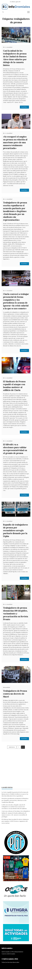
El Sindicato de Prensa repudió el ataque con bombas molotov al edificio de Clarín (14, 386)
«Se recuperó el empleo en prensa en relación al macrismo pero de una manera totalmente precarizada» (15, 142)
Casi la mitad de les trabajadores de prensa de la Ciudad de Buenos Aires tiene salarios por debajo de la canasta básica (15, 58)
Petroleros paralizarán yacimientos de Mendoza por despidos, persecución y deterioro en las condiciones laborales (15, 800)
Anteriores (12, 747)
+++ (5, 47)
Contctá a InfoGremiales (8, 954)
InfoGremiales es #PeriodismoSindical (12, 951)
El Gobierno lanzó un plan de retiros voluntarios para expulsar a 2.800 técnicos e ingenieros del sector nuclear (15, 821)
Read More (24, 107)
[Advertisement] (16, 768)
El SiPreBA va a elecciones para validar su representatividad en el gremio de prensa (15, 449)
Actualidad (9, 47)
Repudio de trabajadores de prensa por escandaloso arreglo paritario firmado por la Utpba (15, 530)
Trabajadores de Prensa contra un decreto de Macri (15, 693)
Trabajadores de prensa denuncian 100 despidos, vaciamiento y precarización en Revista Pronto (15, 613)
